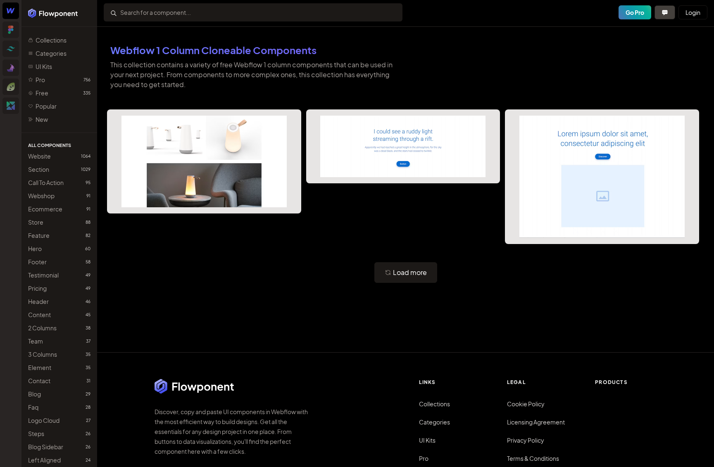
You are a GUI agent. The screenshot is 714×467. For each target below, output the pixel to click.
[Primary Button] (664, 12)
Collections (434, 404)
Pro (423, 458)
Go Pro (635, 12)
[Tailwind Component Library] (10, 48)
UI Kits (427, 440)
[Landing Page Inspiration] (10, 67)
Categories (434, 422)
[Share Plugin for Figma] (10, 86)
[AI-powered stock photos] (10, 105)
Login (692, 12)
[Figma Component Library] (10, 29)
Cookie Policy (526, 404)
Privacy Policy (525, 440)
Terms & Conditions (533, 458)
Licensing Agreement (536, 422)
